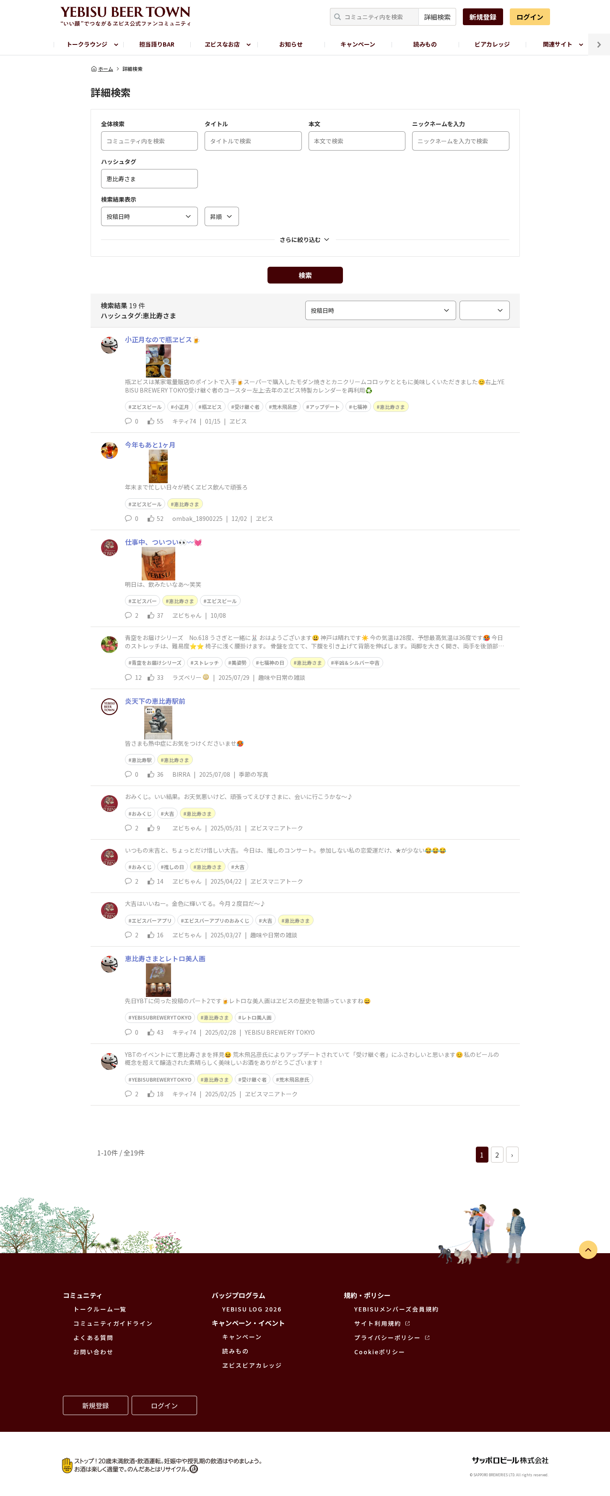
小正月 (181, 406)
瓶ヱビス (212, 406)
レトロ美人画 (256, 1017)
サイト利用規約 (377, 1323)
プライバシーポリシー (387, 1337)
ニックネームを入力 (438, 124)
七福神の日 (271, 662)
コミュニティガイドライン (113, 1323)
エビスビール (222, 600)
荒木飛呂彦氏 (294, 1079)
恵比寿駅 (142, 759)
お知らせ (291, 44)
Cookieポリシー (379, 1352)
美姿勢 (239, 662)
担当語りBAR (156, 44)
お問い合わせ (93, 1352)
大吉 (169, 813)
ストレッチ (206, 662)
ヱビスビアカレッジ (252, 1365)
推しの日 (174, 866)
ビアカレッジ (492, 44)
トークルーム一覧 (100, 1309)
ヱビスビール (147, 406)
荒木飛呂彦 (284, 406)
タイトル (216, 124)
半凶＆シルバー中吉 (356, 662)
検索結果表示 (118, 199)
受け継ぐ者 (247, 406)
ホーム (105, 68)
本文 (314, 124)
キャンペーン (357, 44)
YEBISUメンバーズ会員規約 (396, 1309)
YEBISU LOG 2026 (252, 1309)
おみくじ (142, 813)
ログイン (530, 17)
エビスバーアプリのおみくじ (216, 920)
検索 (305, 275)
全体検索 (113, 124)
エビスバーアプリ (152, 920)
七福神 (359, 406)
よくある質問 (93, 1337)
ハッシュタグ (118, 161)
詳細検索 (437, 17)
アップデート (324, 406)
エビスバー (144, 600)
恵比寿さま (392, 406)
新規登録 (483, 17)
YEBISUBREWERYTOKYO (162, 1017)
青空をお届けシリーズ (157, 662)
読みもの (425, 44)
